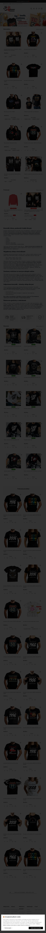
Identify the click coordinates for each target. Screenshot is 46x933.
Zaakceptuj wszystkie (36, 928)
